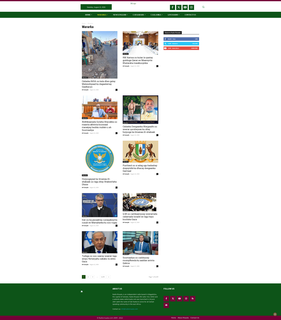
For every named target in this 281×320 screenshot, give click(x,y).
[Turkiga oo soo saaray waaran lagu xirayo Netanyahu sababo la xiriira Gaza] (99, 242)
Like (196, 39)
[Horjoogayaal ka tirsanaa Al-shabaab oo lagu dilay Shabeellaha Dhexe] (99, 158)
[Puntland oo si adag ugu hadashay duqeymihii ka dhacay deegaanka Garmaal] (140, 152)
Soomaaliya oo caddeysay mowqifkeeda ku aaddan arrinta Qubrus (138, 260)
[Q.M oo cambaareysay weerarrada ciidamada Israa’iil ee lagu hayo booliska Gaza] (140, 202)
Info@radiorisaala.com (129, 309)
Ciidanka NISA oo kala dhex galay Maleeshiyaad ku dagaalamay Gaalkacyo (98, 84)
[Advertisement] (180, 69)
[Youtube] (185, 7)
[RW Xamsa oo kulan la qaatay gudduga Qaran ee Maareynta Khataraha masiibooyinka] (140, 43)
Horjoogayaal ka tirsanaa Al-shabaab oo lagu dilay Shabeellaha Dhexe (99, 182)
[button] (203, 7)
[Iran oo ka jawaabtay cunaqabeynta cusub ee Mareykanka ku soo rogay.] (99, 205)
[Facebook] (172, 7)
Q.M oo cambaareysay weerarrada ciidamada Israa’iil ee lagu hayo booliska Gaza (140, 217)
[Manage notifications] (275, 314)
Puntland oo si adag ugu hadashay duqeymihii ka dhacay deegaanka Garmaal (140, 168)
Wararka (85, 77)
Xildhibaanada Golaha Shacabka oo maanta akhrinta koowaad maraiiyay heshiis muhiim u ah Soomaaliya (99, 126)
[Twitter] (178, 7)
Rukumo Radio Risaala (172, 33)
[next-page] (109, 277)
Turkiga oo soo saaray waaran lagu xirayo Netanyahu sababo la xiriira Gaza (99, 259)
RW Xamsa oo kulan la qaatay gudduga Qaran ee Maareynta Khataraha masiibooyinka (138, 60)
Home (84, 23)
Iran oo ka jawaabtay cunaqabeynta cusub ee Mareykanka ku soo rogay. (99, 221)
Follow (195, 43)
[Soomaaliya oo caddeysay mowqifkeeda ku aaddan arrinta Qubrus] (140, 243)
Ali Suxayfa (85, 90)
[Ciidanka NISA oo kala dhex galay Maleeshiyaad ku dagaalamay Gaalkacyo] (99, 55)
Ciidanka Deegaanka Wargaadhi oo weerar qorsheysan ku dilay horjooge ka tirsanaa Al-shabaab (140, 129)
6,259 (103, 277)
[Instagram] (191, 7)
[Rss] (192, 298)
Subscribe (194, 48)
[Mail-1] (166, 305)
